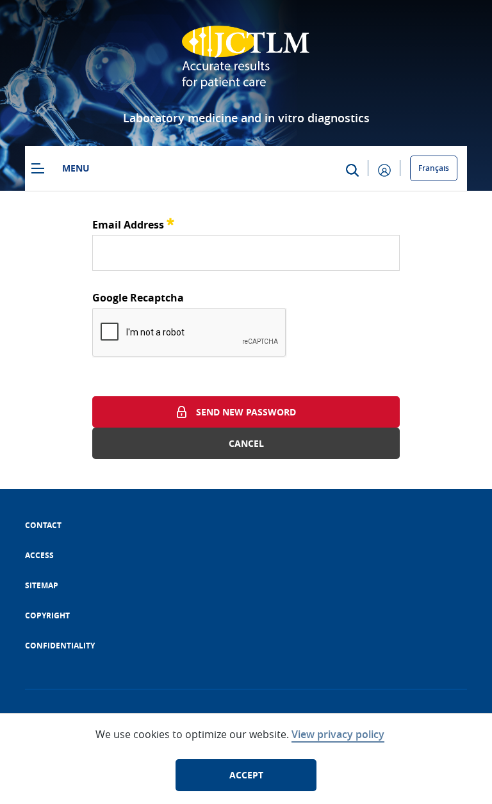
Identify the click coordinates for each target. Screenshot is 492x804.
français (433, 168)
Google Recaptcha (138, 298)
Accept (246, 775)
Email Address (133, 223)
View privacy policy (337, 734)
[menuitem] (43, 525)
